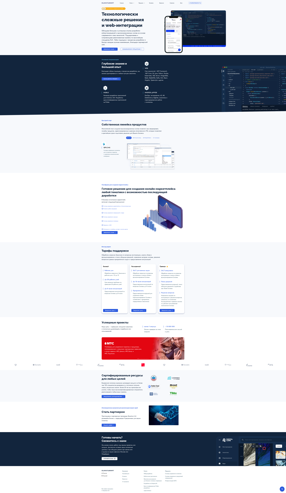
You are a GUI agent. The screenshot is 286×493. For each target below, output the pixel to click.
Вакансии (161, 3)
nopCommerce (147, 490)
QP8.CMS (129, 137)
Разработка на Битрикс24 (150, 483)
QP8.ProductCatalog (137, 137)
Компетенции (125, 473)
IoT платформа (156, 137)
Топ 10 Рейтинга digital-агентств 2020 (114, 8)
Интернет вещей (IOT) (170, 481)
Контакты (151, 3)
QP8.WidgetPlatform (147, 137)
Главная (122, 3)
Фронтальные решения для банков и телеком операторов (153, 480)
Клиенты (124, 476)
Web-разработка (148, 473)
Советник (172, 3)
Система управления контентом (173, 473)
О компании (125, 482)
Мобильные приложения (150, 476)
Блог (181, 3)
